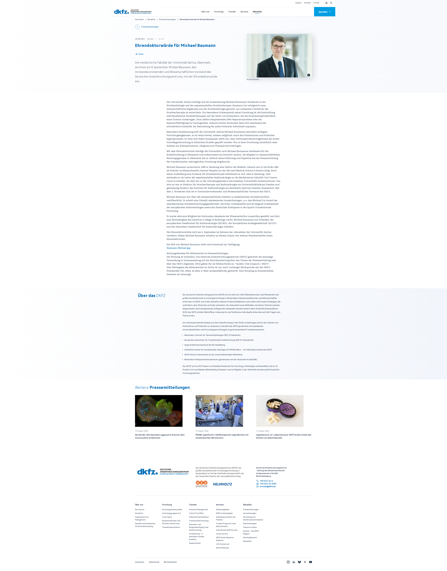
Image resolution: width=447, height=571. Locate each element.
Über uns (139, 504)
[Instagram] (288, 562)
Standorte (139, 513)
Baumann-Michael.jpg (178, 248)
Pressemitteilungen (251, 509)
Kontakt (307, 2)
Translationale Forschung (199, 520)
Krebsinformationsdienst (199, 517)
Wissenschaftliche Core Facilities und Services (171, 522)
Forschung (167, 504)
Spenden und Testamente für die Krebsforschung (145, 525)
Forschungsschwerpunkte (172, 509)
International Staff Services (226, 530)
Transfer (193, 504)
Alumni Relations (222, 547)
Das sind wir (139, 509)
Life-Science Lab (222, 544)
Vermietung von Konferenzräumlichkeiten (253, 518)
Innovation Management (198, 509)
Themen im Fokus (250, 527)
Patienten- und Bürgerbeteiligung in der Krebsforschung (199, 527)
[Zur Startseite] (133, 11)
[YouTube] (310, 562)
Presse (316, 2)
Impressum (139, 562)
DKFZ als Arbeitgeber (224, 513)
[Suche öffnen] (331, 3)
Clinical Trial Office (196, 513)
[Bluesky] (299, 562)
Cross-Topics (167, 517)
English (298, 2)
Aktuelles (247, 504)
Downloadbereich (250, 537)
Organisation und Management (141, 518)
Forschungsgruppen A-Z (171, 513)
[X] (305, 562)
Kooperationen (195, 543)
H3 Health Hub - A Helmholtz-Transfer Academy (196, 536)
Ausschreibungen (250, 523)
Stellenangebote (222, 509)
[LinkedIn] (293, 562)
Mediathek (247, 541)
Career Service (222, 533)
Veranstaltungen (249, 513)
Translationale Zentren (171, 527)
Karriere (220, 504)
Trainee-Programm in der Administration (226, 525)
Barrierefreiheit (170, 562)
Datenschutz (154, 562)
